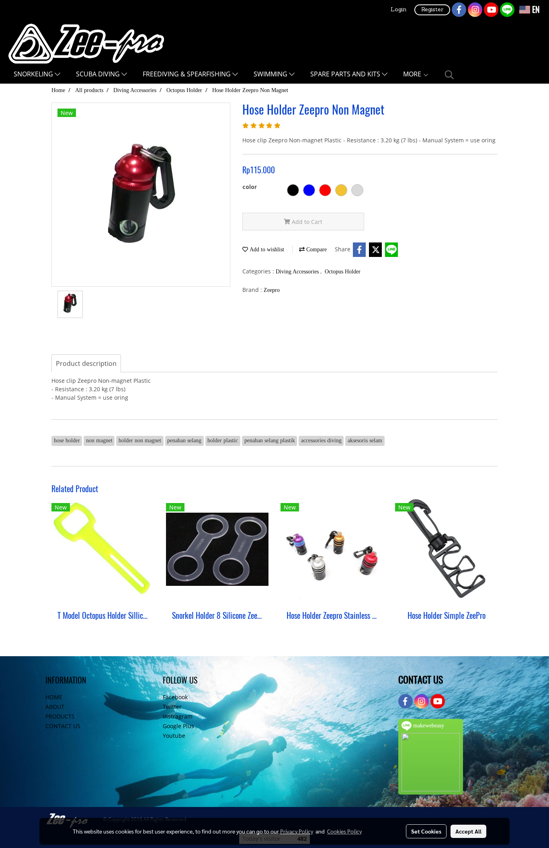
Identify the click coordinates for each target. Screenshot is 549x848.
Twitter (172, 706)
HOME (53, 697)
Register (432, 10)
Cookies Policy (344, 831)
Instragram (178, 716)
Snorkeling (34, 74)
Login (398, 10)
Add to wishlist (266, 249)
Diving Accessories (298, 272)
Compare (316, 249)
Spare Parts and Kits (346, 74)
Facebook (175, 697)
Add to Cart (306, 222)
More (413, 74)
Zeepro (272, 290)
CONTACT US (62, 726)
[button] (449, 74)
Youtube (174, 735)
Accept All (468, 831)
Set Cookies (426, 831)
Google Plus (178, 726)
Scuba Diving (98, 74)
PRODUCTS (60, 716)
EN (535, 9)
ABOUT (54, 706)
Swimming (271, 74)
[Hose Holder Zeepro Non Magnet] (141, 195)
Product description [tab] (86, 363)
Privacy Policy (296, 831)
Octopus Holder (343, 272)
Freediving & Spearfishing (187, 74)
